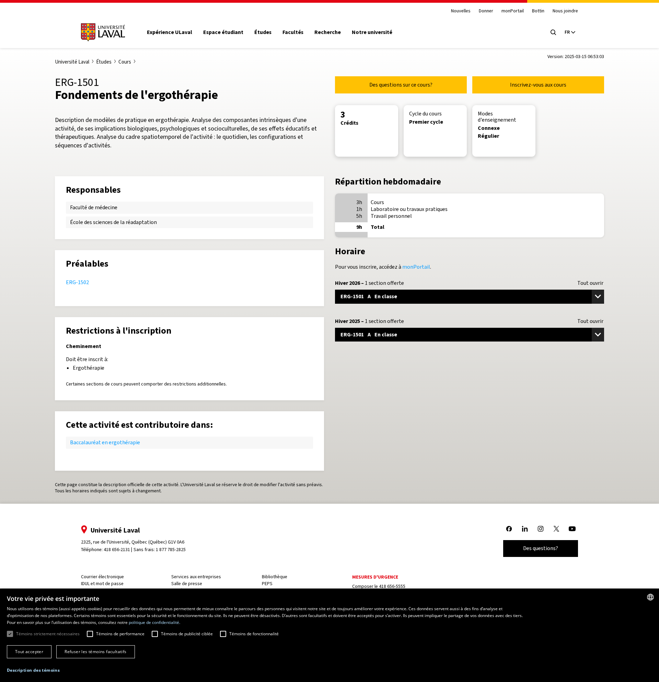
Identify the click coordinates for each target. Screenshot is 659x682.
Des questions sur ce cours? (400, 84)
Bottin (538, 11)
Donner (486, 11)
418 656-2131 (117, 549)
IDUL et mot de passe (102, 583)
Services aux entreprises (196, 576)
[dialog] (329, 635)
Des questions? (540, 548)
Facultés (292, 32)
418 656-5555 (392, 586)
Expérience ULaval (169, 32)
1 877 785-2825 (171, 549)
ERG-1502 (77, 282)
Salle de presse (186, 583)
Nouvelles (461, 11)
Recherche (327, 32)
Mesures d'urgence (375, 577)
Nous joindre (565, 11)
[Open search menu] (553, 32)
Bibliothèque (274, 576)
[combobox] (650, 597)
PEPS (267, 583)
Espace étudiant (223, 32)
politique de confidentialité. (154, 622)
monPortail (512, 11)
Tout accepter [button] (29, 652)
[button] (33, 670)
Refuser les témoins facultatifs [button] (95, 652)
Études (262, 32)
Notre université (372, 32)
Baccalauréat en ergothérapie (105, 442)
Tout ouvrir (590, 283)
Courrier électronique (102, 576)
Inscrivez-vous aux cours (538, 84)
